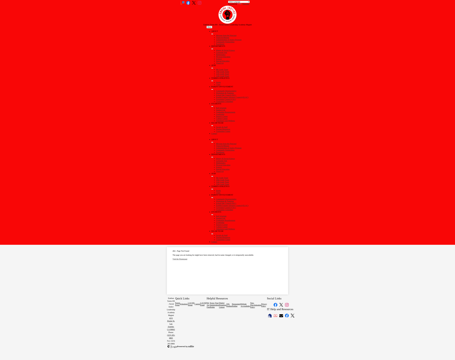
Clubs (218, 84)
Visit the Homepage (180, 259)
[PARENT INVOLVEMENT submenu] (212, 89)
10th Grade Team (222, 72)
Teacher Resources (223, 129)
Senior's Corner (222, 116)
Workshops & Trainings (225, 93)
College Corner (222, 119)
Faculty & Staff (222, 127)
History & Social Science (225, 50)
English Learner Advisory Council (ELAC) (232, 97)
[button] (212, 142)
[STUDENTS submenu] (212, 106)
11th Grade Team (222, 74)
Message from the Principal (226, 35)
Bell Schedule (221, 108)
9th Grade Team (222, 70)
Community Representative (226, 91)
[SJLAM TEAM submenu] (212, 125)
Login (172, 346)
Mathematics (220, 55)
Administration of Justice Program (228, 40)
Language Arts (221, 53)
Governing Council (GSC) (226, 99)
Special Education (223, 61)
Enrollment (220, 44)
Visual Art (220, 63)
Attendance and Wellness (225, 121)
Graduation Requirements (225, 112)
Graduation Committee (224, 102)
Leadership (220, 114)
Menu (209, 27)
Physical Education (223, 57)
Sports (218, 82)
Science (219, 59)
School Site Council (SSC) (226, 95)
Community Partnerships (225, 42)
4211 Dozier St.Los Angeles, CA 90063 (171, 324)
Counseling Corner (223, 131)
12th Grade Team (222, 76)
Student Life (220, 110)
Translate (245, 4)
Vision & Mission (222, 38)
